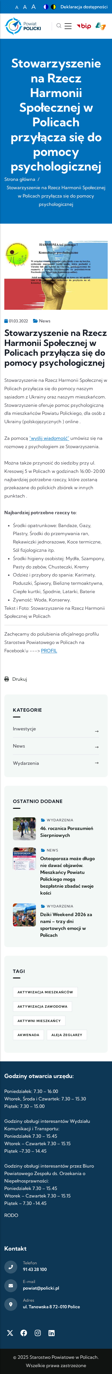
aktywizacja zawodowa (42, 1007)
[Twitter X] (10, 1333)
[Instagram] (37, 1333)
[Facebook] (24, 1333)
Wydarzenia (26, 763)
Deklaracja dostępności (84, 6)
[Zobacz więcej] (24, 828)
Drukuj (19, 679)
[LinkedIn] (51, 1333)
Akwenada (28, 1035)
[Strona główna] (22, 26)
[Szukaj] (59, 26)
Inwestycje (24, 728)
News (44, 321)
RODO (11, 1215)
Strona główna (19, 179)
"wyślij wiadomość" (49, 438)
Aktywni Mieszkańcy (39, 1021)
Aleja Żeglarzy (66, 1035)
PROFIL (49, 650)
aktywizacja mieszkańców (45, 992)
